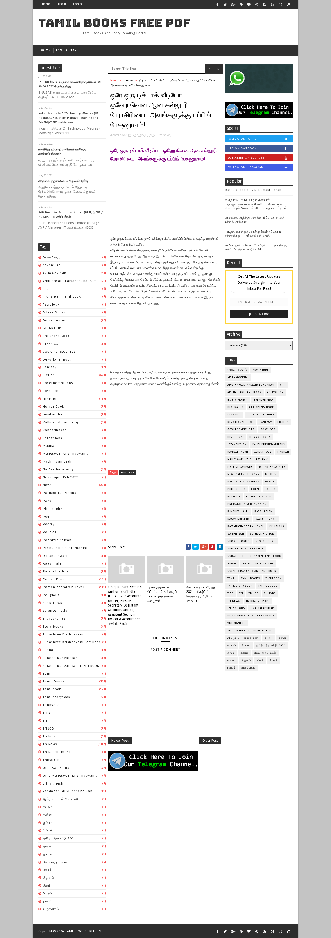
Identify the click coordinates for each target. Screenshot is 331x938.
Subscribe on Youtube (246, 157)
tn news (50, 744)
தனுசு (47, 846)
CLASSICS (50, 344)
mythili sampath (57, 461)
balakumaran (55, 320)
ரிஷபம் (47, 901)
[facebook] (217, 4)
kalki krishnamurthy (61, 422)
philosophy (52, 509)
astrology (51, 304)
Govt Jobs (51, 391)
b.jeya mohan (54, 312)
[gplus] (233, 4)
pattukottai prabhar (60, 493)
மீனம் (47, 885)
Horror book (53, 406)
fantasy (50, 367)
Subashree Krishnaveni (63, 634)
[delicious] (288, 4)
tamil (48, 674)
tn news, (165, 135)
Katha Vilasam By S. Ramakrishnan (253, 190)
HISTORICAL (53, 399)
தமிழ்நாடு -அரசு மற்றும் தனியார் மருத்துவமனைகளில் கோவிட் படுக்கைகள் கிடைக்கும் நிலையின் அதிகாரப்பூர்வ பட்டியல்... (257, 204)
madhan (50, 446)
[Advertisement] (165, 198)
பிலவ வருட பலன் (55, 862)
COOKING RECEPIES (59, 352)
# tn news (127, 472)
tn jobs (49, 736)
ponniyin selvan (57, 540)
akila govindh (54, 273)
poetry (48, 524)
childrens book (56, 336)
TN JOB (48, 728)
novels (48, 485)
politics (49, 532)
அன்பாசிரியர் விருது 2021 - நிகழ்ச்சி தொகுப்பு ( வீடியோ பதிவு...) (200, 594)
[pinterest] (241, 4)
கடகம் (47, 807)
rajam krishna (56, 571)
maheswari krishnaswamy (65, 454)
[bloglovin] (248, 4)
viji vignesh (53, 783)
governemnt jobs (58, 383)
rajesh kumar (55, 579)
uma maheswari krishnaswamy (70, 776)
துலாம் (47, 854)
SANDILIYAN (52, 603)
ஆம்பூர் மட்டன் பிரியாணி (60, 799)
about (62, 4)
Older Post (210, 740)
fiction (49, 375)
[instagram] (280, 4)
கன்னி (47, 815)
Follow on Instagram (245, 167)
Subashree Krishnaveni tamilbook (73, 642)
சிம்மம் (48, 830)
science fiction (56, 611)
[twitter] (225, 4)
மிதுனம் (48, 878)
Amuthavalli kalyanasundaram (70, 281)
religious (51, 595)
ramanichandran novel (63, 587)
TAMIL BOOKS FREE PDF (114, 22)
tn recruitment (56, 752)
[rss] (264, 4)
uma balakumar (57, 768)
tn (45, 721)
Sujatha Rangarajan (60, 658)
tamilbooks (66, 50)
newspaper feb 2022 (60, 477)
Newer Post (120, 740)
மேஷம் (47, 893)
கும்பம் (47, 823)
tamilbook (52, 689)
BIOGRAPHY (52, 328)
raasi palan (53, 563)
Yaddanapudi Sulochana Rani (68, 791)
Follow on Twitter (243, 138)
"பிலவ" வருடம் (53, 257)
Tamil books (53, 681)
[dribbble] (256, 4)
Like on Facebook (241, 148)
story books (53, 626)
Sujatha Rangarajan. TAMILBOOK (71, 666)
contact (78, 4)
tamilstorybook (56, 697)
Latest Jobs (52, 438)
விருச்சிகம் (51, 909)
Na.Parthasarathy (58, 469)
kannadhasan (55, 430)
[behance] (272, 4)
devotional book (57, 359)
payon (48, 501)
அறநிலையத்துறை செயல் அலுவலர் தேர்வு (63, 181)
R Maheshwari (55, 556)
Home (46, 4)
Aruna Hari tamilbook (62, 297)
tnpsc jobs (52, 760)
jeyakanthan (54, 414)
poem (48, 517)
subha (48, 650)
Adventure (52, 265)
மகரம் (47, 870)
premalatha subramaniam (66, 548)
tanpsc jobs (53, 705)
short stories (54, 619)
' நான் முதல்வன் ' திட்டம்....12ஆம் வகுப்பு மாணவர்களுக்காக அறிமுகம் (163, 594)
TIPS (46, 713)
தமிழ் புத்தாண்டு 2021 (59, 838)
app (46, 289)
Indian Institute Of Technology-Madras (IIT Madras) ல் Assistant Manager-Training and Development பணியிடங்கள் (68, 118)
